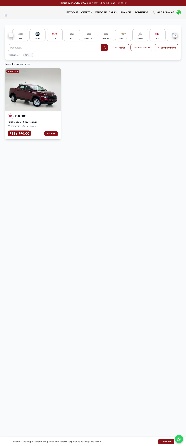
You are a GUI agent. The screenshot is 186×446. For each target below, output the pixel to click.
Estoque (72, 12)
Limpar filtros (168, 47)
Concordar (166, 441)
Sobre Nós (141, 12)
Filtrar (121, 47)
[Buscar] (104, 47)
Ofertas (86, 12)
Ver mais (51, 133)
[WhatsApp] (179, 439)
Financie (125, 12)
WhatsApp (178, 12)
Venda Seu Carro (106, 12)
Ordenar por (140, 47)
